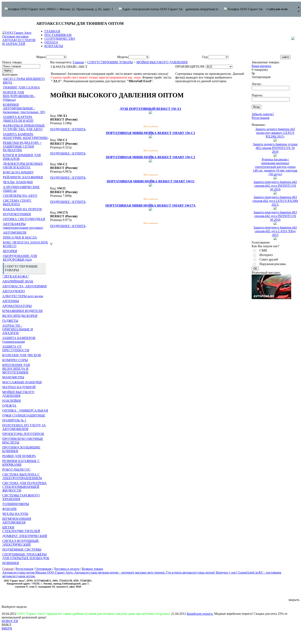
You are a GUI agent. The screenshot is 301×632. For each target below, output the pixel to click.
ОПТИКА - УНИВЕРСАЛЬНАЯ (25, 410)
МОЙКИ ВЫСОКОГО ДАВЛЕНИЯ (18, 393)
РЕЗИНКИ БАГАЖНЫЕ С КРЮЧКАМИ (21, 462)
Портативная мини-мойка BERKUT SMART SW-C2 (150, 157)
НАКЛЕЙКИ (11, 400)
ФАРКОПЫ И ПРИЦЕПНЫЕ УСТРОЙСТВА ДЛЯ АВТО (24, 127)
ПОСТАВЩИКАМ (57, 35)
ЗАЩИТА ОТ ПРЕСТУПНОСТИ (15, 348)
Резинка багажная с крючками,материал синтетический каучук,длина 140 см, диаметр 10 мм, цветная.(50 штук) (275, 167)
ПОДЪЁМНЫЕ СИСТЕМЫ (21, 549)
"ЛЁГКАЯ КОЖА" (15, 276)
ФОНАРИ (9, 509)
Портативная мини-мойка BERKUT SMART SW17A (150, 205)
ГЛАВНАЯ (52, 31)
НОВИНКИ (10, 563)
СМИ (263, 250)
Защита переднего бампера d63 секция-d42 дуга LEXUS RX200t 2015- (275, 200)
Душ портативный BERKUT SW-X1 (150, 108)
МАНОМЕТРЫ (13, 377)
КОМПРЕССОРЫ (15, 360)
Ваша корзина (261, 66)
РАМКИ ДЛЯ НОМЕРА (19, 456)
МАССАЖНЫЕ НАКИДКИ (22, 382)
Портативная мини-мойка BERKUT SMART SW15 (150, 181)
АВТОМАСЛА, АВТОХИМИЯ (24, 286)
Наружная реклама (272, 264)
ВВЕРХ (7, 628)
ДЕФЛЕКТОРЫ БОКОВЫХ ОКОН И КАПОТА (23, 165)
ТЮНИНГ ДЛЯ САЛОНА (21, 87)
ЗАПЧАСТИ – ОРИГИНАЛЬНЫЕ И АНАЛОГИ (17, 329)
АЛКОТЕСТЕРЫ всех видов (22, 296)
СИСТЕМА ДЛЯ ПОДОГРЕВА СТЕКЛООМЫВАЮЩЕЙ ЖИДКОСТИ (24, 486)
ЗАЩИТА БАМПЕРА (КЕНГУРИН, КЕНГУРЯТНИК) (25, 136)
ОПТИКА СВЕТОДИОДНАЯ (24, 219)
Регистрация (260, 118)
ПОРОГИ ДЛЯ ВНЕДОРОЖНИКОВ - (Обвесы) (19, 96)
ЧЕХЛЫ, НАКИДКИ (18, 182)
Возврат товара (92, 569)
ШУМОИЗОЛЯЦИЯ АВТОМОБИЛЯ (16, 520)
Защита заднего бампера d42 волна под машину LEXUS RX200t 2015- (275, 132)
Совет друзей (268, 259)
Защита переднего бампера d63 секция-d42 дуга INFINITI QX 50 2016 (275, 216)
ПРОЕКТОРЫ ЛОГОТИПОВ (23, 434)
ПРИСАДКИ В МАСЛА (20, 237)
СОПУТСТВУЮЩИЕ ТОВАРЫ (110, 62)
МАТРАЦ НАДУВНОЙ (19, 387)
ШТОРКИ (10, 251)
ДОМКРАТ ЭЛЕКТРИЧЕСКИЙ (24, 536)
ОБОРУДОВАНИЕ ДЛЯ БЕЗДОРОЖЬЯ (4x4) (20, 257)
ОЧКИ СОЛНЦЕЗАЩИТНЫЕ (23, 415)
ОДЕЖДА (9, 405)
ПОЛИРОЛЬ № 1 (14, 420)
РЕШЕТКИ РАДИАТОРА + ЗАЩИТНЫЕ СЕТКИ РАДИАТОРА (22, 146)
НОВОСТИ (10, 621)
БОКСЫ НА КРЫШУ (18, 172)
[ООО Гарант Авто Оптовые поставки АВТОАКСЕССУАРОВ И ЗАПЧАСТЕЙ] (18, 44)
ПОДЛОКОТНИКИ (17, 214)
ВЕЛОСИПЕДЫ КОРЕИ (19, 316)
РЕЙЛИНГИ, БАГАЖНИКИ (23, 177)
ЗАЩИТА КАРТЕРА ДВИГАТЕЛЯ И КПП (18, 118)
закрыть (293, 599)
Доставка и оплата (66, 569)
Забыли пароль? (263, 114)
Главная (78, 62)
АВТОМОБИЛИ (14, 232)
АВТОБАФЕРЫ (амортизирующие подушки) (23, 225)
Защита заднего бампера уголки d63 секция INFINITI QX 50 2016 (275, 147)
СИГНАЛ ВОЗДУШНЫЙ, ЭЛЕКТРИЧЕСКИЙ (20, 542)
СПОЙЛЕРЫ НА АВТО (20, 195)
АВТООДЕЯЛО (13, 291)
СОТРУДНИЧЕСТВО (59, 38)
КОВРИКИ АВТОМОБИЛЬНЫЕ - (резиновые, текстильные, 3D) (24, 108)
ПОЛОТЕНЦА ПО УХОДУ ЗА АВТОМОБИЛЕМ (24, 427)
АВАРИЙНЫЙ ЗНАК (17, 281)
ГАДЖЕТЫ (10, 320)
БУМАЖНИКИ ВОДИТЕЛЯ (22, 311)
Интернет (266, 255)
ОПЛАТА (51, 42)
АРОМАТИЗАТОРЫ (17, 306)
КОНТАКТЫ (53, 46)
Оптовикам (43, 569)
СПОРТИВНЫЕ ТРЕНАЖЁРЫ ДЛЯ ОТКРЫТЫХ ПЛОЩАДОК (25, 556)
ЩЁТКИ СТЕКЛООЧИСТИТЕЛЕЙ (21, 529)
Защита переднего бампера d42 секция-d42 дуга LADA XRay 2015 (275, 231)
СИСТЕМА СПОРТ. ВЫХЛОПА (17, 202)
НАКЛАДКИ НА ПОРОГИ (22, 209)
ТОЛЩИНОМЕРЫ (15, 504)
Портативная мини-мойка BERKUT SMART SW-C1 (150, 133)
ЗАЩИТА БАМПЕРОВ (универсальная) (18, 339)
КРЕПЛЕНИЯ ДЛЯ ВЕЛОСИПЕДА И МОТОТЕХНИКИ (16, 368)
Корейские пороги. (200, 613)
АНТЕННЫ (10, 301)
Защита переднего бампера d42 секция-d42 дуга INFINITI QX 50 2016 (275, 185)
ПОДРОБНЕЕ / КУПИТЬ (68, 129)
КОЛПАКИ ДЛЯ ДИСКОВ (21, 355)
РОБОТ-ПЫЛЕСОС (16, 469)
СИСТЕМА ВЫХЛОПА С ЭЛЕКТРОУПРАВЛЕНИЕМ (22, 476)
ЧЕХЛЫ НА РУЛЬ (15, 514)
